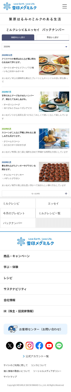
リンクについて (38, 365)
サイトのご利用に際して (16, 365)
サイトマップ (10, 376)
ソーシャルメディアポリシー (47, 370)
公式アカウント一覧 (37, 356)
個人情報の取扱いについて (17, 370)
